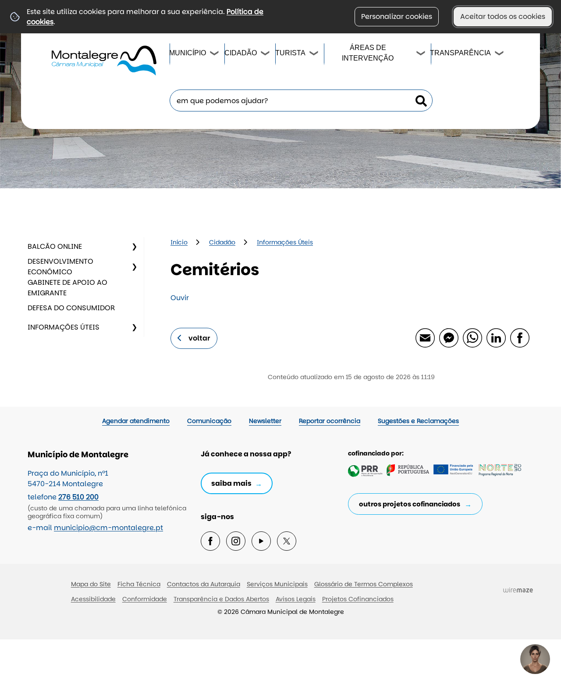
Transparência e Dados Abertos (221, 599)
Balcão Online (55, 246)
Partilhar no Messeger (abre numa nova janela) (448, 337)
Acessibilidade (93, 599)
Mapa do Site (91, 584)
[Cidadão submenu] (265, 54)
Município (188, 53)
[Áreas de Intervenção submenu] (421, 54)
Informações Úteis (63, 327)
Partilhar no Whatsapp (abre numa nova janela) (472, 337)
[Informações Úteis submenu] (134, 327)
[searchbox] (301, 100)
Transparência (460, 53)
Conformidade (144, 599)
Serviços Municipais (277, 584)
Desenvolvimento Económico (60, 266)
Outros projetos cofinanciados (409, 504)
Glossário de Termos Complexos (363, 584)
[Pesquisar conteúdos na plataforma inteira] (421, 101)
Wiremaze (518, 590)
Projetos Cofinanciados (358, 599)
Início (179, 242)
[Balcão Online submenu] (134, 246)
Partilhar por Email (424, 337)
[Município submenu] (214, 54)
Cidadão (240, 53)
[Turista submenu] (314, 54)
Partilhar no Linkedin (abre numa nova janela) (495, 337)
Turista (290, 53)
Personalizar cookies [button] (396, 16)
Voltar (199, 338)
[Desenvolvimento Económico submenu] (134, 266)
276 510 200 (78, 497)
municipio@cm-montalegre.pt (108, 528)
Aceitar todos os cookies (502, 16)
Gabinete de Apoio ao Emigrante (67, 287)
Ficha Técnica (138, 584)
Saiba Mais (231, 483)
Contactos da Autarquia (203, 584)
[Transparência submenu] (499, 54)
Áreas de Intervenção (368, 53)
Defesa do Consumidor (71, 308)
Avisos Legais (296, 599)
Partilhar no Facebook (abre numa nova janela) (519, 337)
